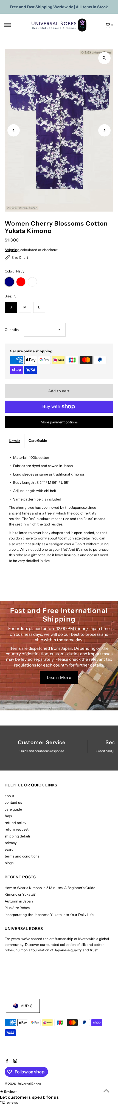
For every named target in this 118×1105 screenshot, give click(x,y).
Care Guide (38, 440)
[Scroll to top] (106, 1090)
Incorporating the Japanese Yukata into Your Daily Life (49, 915)
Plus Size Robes (17, 908)
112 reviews (9, 1102)
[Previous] (13, 130)
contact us (13, 802)
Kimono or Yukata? (20, 894)
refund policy (15, 823)
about (9, 796)
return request (17, 829)
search (10, 849)
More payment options (59, 422)
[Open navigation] (16, 25)
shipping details (17, 836)
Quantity (12, 330)
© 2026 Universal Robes (23, 1084)
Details (14, 441)
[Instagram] (14, 1061)
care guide (13, 809)
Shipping (12, 250)
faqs (8, 816)
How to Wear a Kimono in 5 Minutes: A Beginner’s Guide (50, 888)
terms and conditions (22, 856)
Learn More (59, 677)
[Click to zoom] (104, 58)
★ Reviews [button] (8, 1092)
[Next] (104, 130)
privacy (11, 843)
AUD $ (27, 1006)
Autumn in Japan (19, 901)
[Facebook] (6, 1061)
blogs (9, 863)
